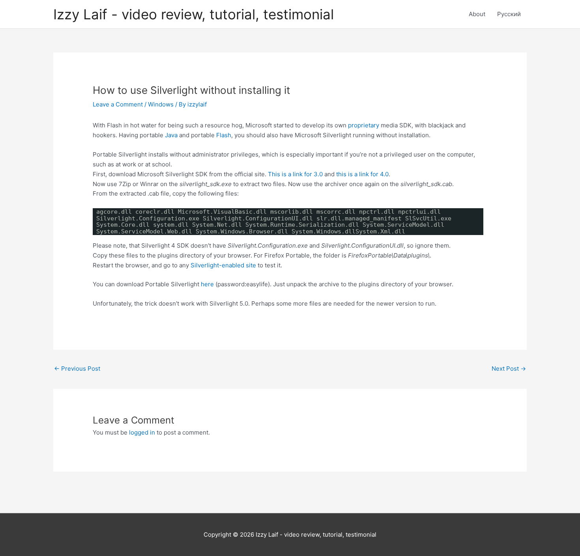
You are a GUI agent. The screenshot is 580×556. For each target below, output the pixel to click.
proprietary (363, 125)
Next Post (509, 368)
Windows (161, 104)
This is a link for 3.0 (295, 174)
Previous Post (77, 368)
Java (171, 135)
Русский (509, 14)
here (207, 284)
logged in (142, 432)
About (477, 14)
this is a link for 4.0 (362, 174)
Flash (223, 135)
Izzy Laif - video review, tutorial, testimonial (193, 14)
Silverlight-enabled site (223, 265)
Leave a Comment (118, 104)
